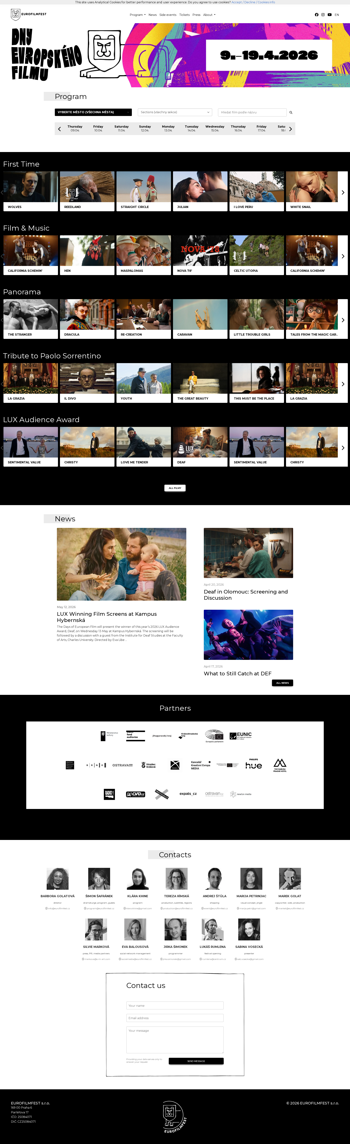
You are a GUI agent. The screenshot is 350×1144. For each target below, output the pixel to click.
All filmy (175, 488)
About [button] (208, 15)
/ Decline (249, 2)
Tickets (184, 15)
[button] (337, 15)
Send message (196, 1061)
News (153, 15)
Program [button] (136, 15)
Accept (237, 2)
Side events (168, 15)
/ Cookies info (265, 2)
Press (196, 15)
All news (282, 683)
